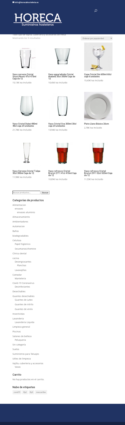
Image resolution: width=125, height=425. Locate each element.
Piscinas (16, 331)
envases (19, 208)
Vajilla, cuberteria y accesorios (27, 363)
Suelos (15, 349)
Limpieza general (21, 326)
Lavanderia (18, 318)
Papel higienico (22, 244)
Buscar (45, 192)
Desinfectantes (22, 286)
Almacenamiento (21, 216)
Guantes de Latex (23, 299)
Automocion (18, 226)
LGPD (15, 409)
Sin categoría (19, 344)
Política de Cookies (21, 412)
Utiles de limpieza (21, 358)
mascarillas (41, 392)
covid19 (17, 392)
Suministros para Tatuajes (25, 353)
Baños (15, 231)
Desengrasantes (23, 261)
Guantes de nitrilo (24, 304)
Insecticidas (18, 313)
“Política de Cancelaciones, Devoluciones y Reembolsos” (40, 405)
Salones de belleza (22, 336)
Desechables (18, 291)
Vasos (18, 366)
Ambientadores (20, 221)
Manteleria (20, 278)
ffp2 (25, 392)
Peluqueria (20, 339)
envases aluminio (26, 212)
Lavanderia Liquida (24, 322)
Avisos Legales (19, 416)
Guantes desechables (23, 296)
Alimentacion (19, 205)
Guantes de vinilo (24, 309)
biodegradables (20, 235)
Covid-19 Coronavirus (23, 283)
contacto (16, 420)
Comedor (17, 274)
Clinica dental (19, 253)
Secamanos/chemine (25, 248)
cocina (15, 258)
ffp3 (31, 392)
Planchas (21, 265)
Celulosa (16, 240)
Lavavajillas (20, 270)
